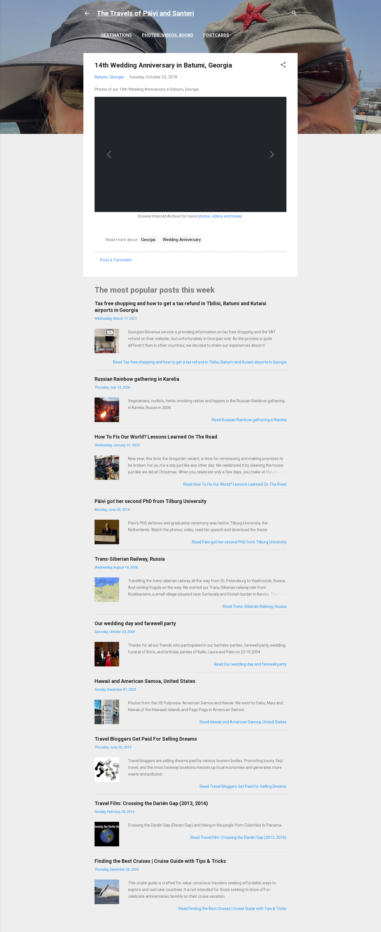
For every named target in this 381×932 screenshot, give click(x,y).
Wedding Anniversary (182, 239)
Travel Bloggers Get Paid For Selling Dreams (146, 739)
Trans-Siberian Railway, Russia (130, 559)
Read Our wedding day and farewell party (250, 664)
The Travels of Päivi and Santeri (145, 13)
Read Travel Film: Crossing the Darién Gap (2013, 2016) (238, 837)
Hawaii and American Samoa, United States (145, 681)
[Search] (294, 14)
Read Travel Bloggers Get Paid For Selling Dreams (243, 786)
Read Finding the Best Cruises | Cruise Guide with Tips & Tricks (232, 908)
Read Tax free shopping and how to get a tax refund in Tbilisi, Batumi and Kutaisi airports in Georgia (199, 362)
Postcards (216, 35)
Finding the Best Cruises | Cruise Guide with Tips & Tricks (160, 861)
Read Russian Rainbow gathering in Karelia (249, 420)
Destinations (116, 35)
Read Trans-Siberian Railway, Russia (254, 606)
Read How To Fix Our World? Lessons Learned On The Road (234, 484)
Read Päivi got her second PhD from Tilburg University (239, 542)
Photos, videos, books (167, 35)
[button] (283, 65)
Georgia (148, 239)
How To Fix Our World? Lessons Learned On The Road (156, 437)
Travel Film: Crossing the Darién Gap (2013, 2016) (151, 803)
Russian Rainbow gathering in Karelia (137, 379)
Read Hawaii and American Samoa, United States (243, 722)
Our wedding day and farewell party (135, 623)
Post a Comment (116, 259)
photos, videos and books (220, 216)
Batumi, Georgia (109, 77)
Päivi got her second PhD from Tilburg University (150, 501)
